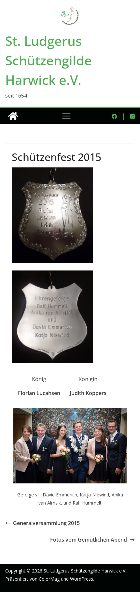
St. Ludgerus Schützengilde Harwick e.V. (48, 60)
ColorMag (49, 579)
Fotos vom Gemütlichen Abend (88, 539)
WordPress (81, 579)
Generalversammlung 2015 (46, 523)
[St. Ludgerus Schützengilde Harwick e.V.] (13, 116)
